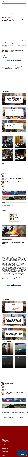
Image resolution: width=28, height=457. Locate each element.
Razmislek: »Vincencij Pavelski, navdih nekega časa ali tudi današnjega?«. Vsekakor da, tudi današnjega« (14, 99)
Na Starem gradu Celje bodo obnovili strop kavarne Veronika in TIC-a (20, 293)
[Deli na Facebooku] (13, 235)
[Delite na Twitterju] (14, 235)
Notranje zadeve (5, 344)
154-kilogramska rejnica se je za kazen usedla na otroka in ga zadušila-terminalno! (7, 364)
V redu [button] (22, 454)
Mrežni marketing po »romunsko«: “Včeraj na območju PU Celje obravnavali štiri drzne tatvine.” (15, 185)
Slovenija (9, 17)
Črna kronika (3, 239)
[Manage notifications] (26, 455)
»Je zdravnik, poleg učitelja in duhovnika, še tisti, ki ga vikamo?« (20, 144)
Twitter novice (5, 357)
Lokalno (6, 17)
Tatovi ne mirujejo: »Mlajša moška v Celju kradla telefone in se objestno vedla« (20, 351)
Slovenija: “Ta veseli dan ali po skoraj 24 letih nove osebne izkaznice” (20, 67)
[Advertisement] (14, 28)
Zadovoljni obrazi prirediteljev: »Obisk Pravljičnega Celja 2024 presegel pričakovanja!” (19, 157)
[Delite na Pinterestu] (15, 235)
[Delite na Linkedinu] (16, 235)
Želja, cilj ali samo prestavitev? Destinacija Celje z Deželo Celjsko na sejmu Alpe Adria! (14, 126)
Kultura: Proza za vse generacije (6, 145)
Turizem (14, 124)
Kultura (3, 17)
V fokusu (14, 110)
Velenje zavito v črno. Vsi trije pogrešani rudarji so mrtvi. (20, 365)
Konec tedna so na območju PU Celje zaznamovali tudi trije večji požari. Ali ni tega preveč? (7, 67)
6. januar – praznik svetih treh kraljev (6, 158)
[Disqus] (14, 81)
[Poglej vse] (8, 193)
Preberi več (24, 452)
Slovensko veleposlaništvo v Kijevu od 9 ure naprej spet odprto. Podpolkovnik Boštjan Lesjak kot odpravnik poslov (7, 293)
